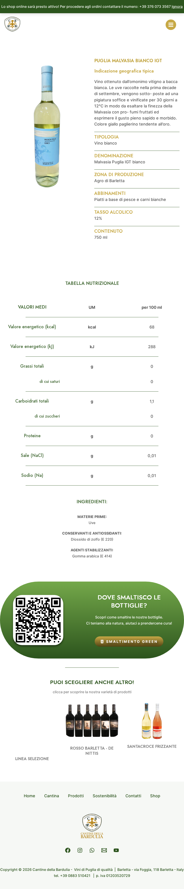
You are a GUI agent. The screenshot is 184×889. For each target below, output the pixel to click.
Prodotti (76, 795)
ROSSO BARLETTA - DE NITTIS (92, 750)
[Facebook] (67, 850)
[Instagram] (80, 850)
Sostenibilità (104, 795)
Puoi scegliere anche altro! (92, 682)
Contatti (133, 795)
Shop (155, 795)
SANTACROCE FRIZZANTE (152, 746)
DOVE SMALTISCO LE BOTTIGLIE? (129, 601)
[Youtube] (116, 850)
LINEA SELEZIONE (32, 759)
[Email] (104, 850)
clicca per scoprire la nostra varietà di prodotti (92, 692)
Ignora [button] (177, 6)
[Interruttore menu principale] (171, 24)
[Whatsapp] (92, 850)
